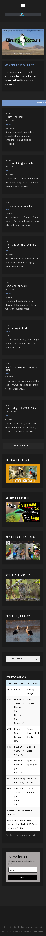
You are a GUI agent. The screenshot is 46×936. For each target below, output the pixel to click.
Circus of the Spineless (16, 286)
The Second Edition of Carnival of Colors (21, 246)
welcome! (10, 84)
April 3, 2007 (10, 120)
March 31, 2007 (10, 412)
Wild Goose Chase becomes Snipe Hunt (21, 368)
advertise (19, 76)
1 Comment (9, 213)
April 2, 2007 (10, 167)
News (7, 241)
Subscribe (23, 877)
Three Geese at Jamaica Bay (18, 206)
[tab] (22, 102)
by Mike (8, 124)
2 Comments (9, 377)
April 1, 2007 (10, 289)
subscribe (31, 76)
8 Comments (9, 336)
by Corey (8, 209)
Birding (8, 114)
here (12, 835)
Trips (7, 203)
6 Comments (9, 420)
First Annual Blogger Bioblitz (19, 163)
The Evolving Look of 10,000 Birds (21, 408)
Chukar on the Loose (15, 117)
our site (22, 72)
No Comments (9, 175)
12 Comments (9, 128)
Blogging (8, 405)
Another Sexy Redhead (16, 328)
